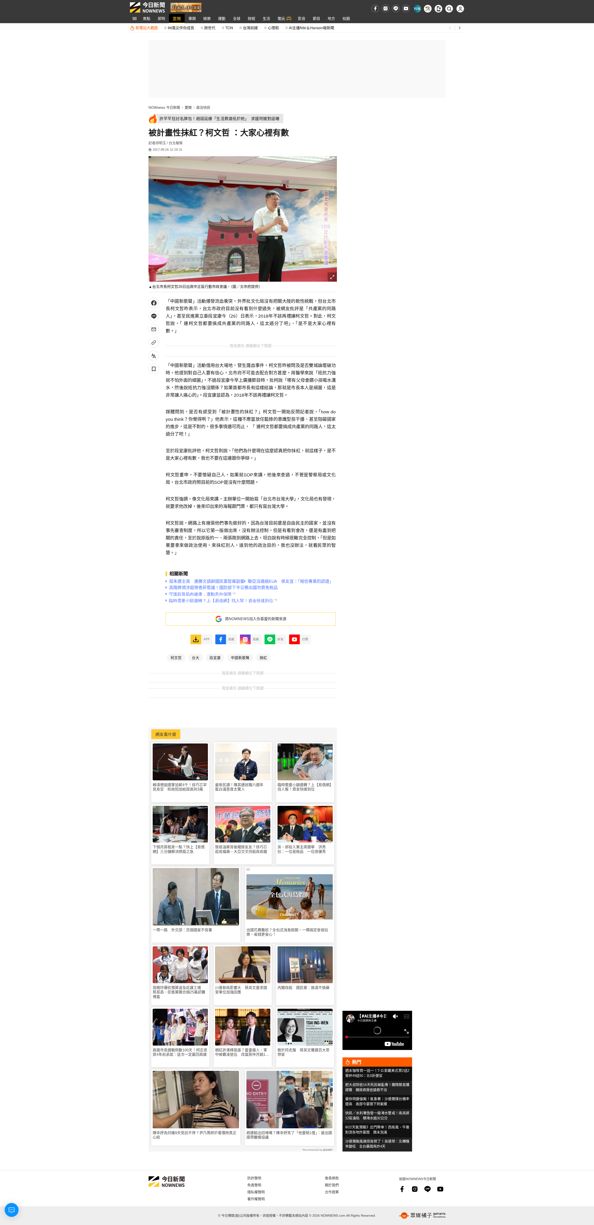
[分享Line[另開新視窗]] (153, 316)
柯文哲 (176, 657)
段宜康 (215, 657)
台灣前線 (250, 27)
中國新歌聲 (240, 657)
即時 (161, 18)
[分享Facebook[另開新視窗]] (153, 303)
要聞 (177, 18)
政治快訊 (203, 107)
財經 (251, 18)
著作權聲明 (256, 1198)
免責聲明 (254, 1185)
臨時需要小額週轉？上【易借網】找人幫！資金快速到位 (304, 787)
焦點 (146, 18)
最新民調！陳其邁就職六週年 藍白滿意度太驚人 (241, 787)
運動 (222, 18)
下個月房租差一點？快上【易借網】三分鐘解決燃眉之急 (179, 849)
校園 (346, 18)
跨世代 (209, 27)
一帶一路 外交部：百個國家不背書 (182, 930)
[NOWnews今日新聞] (147, 7)
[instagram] (385, 8)
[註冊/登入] (460, 9)
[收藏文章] (153, 369)
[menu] (134, 18)
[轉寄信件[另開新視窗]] (153, 329)
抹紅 (263, 657)
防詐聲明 (254, 1178)
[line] (396, 8)
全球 (236, 18)
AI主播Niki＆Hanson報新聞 (311, 27)
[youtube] (406, 8)
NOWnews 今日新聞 (164, 107)
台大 (195, 657)
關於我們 (332, 1185)
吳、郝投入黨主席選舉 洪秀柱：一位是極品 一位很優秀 (302, 849)
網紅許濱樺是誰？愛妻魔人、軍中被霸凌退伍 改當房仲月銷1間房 (242, 1052)
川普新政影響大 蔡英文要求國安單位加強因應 (241, 990)
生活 (266, 18)
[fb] (375, 8)
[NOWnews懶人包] (428, 9)
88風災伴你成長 (181, 27)
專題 (192, 18)
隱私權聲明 (256, 1191)
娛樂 (207, 18)
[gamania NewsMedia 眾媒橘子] (422, 1215)
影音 (301, 18)
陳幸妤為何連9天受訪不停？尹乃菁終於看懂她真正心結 (194, 1135)
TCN (229, 27)
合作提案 (332, 1191)
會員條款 (332, 1178)
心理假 (273, 27)
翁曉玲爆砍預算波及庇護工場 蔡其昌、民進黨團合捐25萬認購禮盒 (179, 992)
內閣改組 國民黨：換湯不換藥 (303, 988)
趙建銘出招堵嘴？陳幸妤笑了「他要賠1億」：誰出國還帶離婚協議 (289, 1135)
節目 (316, 18)
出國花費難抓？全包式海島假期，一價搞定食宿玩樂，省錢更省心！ (287, 932)
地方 (331, 18)
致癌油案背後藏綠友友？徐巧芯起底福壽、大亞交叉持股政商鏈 (241, 849)
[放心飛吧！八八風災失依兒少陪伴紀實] (186, 7)
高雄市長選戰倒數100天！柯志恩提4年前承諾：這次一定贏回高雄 (180, 1052)
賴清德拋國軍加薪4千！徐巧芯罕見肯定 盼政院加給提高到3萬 (180, 787)
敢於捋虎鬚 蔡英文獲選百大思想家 (303, 1052)
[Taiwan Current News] (417, 9)
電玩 (281, 18)
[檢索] (449, 9)
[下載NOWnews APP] (438, 9)
